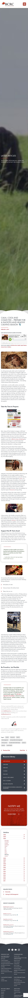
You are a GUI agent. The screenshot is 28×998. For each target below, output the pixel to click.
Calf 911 (18, 737)
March (6, 853)
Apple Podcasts (24, 345)
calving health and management (16, 740)
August (6, 846)
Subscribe (12, 814)
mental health (9, 745)
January (6, 856)
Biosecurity (7, 892)
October (6, 843)
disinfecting (21, 439)
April (5, 851)
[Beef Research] (8, 4)
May (6, 850)
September (7, 844)
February (7, 854)
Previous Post (6, 750)
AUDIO (7, 737)
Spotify (19, 345)
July (5, 847)
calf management (5, 740)
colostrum (13, 520)
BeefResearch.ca (14, 345)
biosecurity (12, 489)
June (5, 849)
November (7, 842)
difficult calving (15, 439)
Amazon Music (3, 347)
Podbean (9, 347)
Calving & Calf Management (11, 894)
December (7, 840)
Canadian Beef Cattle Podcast (14, 742)
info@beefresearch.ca (6, 714)
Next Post (22, 750)
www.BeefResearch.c (6, 711)
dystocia (3, 745)
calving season (4, 742)
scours (21, 478)
